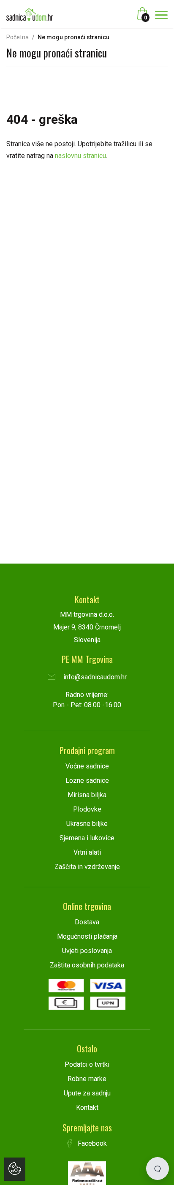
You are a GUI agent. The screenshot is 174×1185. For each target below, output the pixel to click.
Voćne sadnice (87, 766)
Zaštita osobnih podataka (87, 965)
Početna (17, 37)
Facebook (91, 1143)
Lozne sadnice (87, 780)
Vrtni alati (87, 852)
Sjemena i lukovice (87, 838)
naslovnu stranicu (80, 156)
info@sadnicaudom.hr (94, 677)
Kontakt (87, 1107)
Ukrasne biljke (87, 824)
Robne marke (87, 1079)
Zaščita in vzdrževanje (87, 867)
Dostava (87, 922)
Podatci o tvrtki (87, 1064)
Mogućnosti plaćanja (87, 936)
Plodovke (87, 809)
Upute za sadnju (87, 1093)
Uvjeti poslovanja (87, 951)
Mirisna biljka (87, 795)
